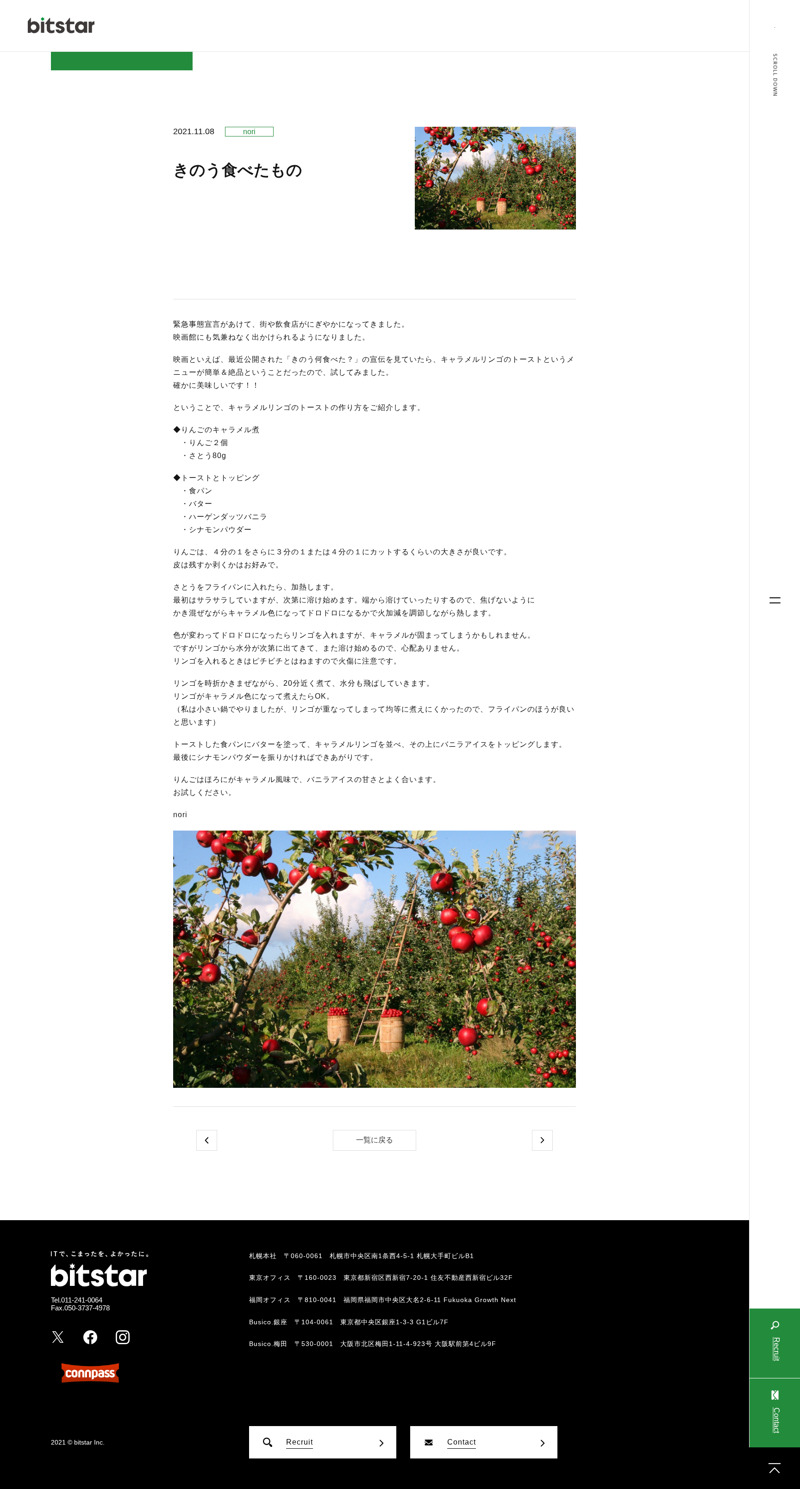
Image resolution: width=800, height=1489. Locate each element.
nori (249, 132)
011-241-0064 (81, 1300)
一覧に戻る (374, 1140)
